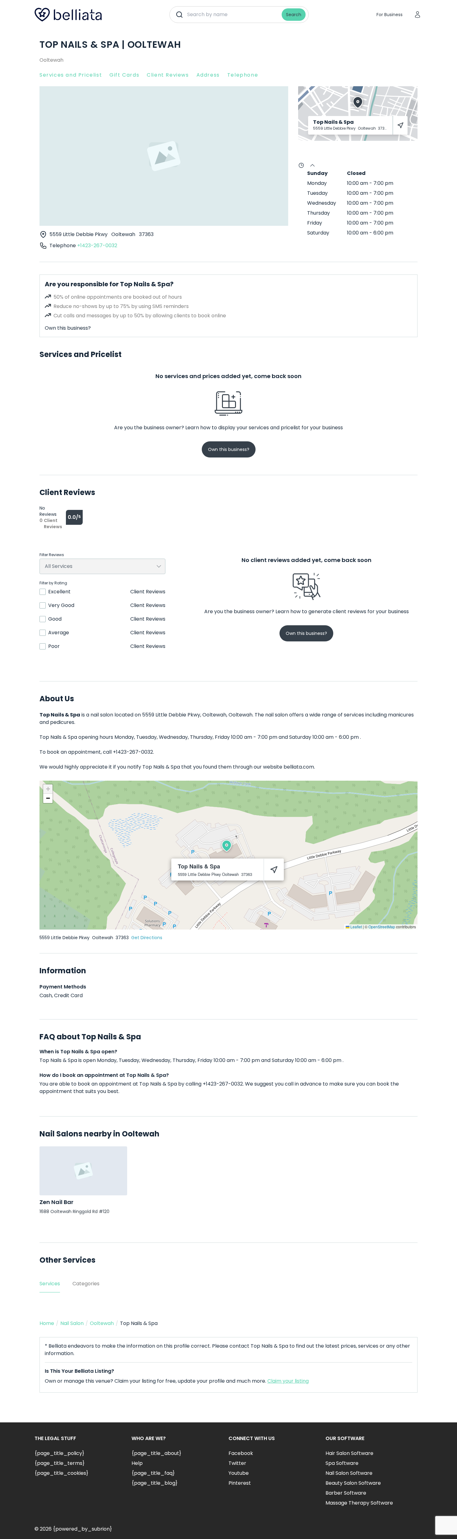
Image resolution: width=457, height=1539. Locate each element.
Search (293, 14)
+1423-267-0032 (97, 245)
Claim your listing (288, 1381)
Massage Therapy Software (359, 1502)
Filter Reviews (51, 554)
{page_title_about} (156, 1453)
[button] (226, 845)
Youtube (238, 1473)
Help (137, 1463)
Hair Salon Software (349, 1453)
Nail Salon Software (348, 1473)
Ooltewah (51, 60)
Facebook (240, 1453)
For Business (389, 14)
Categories (85, 1283)
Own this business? (68, 328)
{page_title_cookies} (61, 1473)
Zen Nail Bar (56, 1202)
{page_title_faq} (153, 1473)
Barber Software (345, 1493)
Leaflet (355, 926)
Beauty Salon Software (353, 1483)
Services (49, 1283)
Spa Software (341, 1463)
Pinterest (239, 1483)
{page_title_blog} (155, 1483)
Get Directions (146, 938)
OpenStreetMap (381, 926)
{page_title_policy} (59, 1453)
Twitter (237, 1463)
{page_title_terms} (60, 1463)
